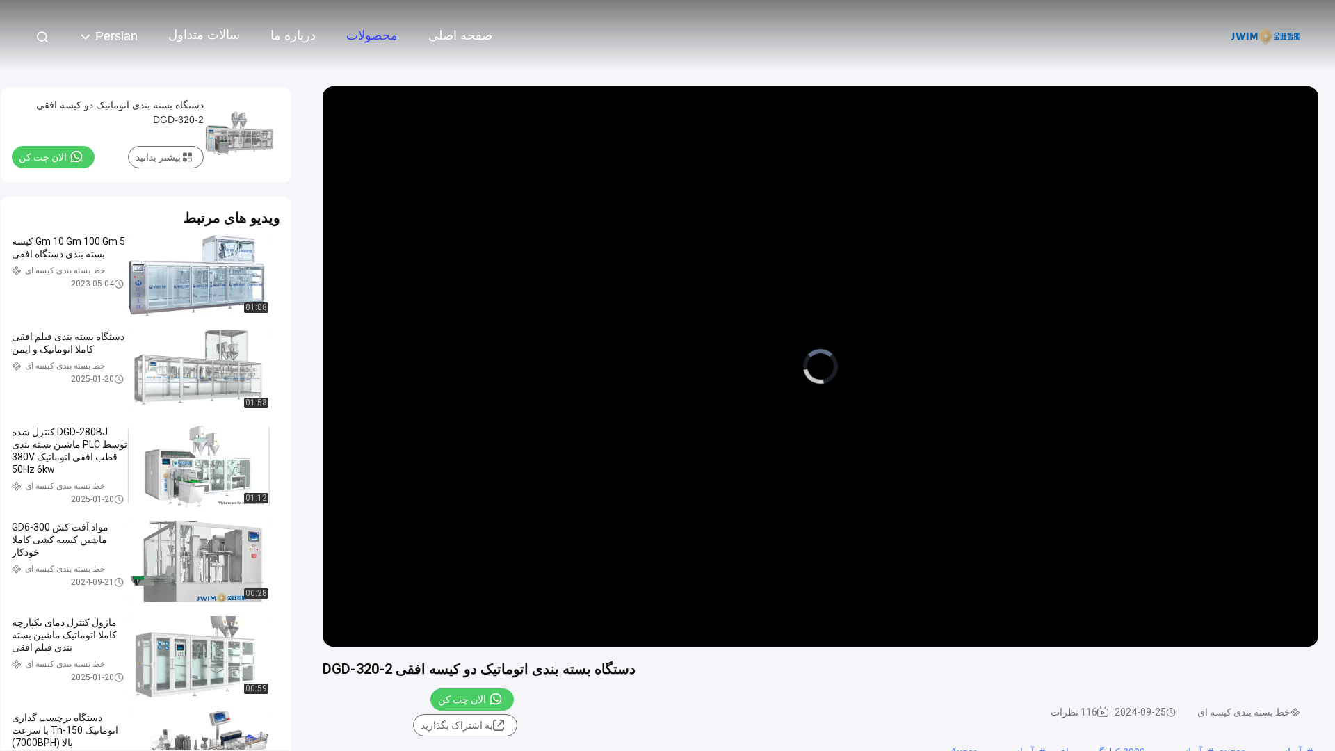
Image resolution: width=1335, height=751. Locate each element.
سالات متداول (204, 35)
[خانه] (1265, 34)
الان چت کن (462, 699)
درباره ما (293, 35)
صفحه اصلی (460, 35)
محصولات (372, 35)
